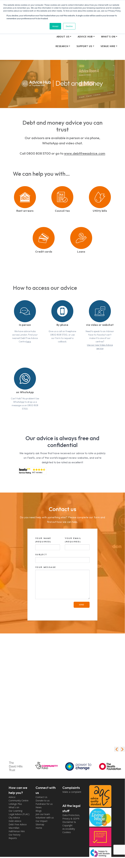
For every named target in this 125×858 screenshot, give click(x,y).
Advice (12, 797)
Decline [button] (69, 26)
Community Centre (18, 800)
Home (39, 827)
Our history (14, 834)
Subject (41, 554)
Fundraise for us (44, 803)
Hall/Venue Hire (17, 831)
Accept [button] (55, 26)
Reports (13, 838)
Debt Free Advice (18, 824)
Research (62, 46)
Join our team (43, 814)
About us (63, 36)
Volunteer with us (45, 817)
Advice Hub (85, 36)
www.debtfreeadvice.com (84, 153)
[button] (122, 749)
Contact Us (41, 797)
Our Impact (41, 821)
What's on (14, 807)
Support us (84, 46)
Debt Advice (15, 821)
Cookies (66, 832)
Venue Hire (108, 46)
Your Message (45, 567)
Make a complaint (71, 791)
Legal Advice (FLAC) (19, 814)
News (39, 807)
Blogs (39, 810)
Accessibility (68, 828)
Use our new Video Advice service (100, 346)
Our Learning (15, 810)
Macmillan (14, 827)
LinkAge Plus (15, 803)
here (28, 341)
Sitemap (40, 824)
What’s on (108, 36)
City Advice (14, 817)
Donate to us (43, 800)
